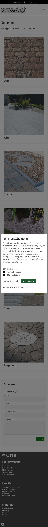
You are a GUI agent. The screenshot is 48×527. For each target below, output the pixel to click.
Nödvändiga (12, 269)
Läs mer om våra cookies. (13, 287)
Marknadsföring (14, 275)
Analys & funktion (14, 272)
